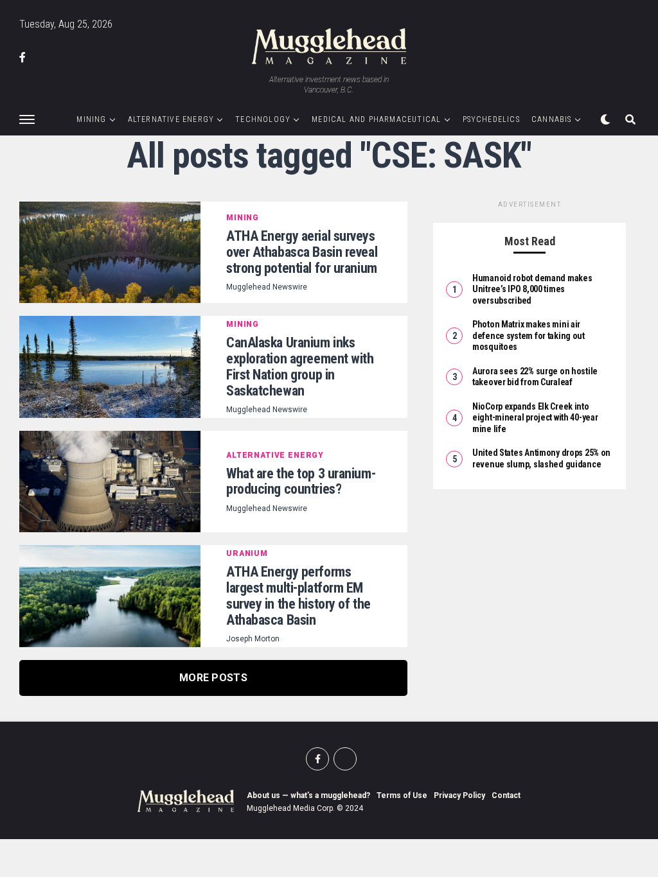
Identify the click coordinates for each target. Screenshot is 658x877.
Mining (91, 119)
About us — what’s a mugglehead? (308, 795)
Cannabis (551, 119)
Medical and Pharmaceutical (376, 119)
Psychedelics (491, 119)
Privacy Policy (459, 795)
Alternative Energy (171, 119)
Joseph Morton (253, 638)
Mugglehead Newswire (266, 286)
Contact (506, 795)
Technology (262, 119)
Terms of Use (402, 795)
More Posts (213, 678)
